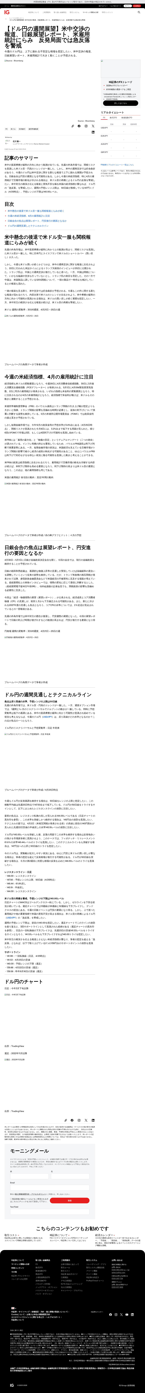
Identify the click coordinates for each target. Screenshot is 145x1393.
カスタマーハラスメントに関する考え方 (27, 1317)
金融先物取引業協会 (38, 1368)
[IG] (7, 12)
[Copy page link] (72, 126)
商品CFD (39, 1274)
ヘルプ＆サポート (53, 1317)
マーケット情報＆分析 (90, 12)
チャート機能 (91, 1274)
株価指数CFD (126, 117)
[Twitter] (93, 126)
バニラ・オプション (44, 1294)
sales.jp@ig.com (118, 1272)
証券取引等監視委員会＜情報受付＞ (92, 1368)
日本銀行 (22, 129)
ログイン (128, 6)
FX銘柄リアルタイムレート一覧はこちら (117, 165)
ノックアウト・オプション (46, 1287)
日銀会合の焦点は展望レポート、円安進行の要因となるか (37, 220)
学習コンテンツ (107, 12)
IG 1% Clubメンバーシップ (71, 1284)
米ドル (13, 129)
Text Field (14, 1207)
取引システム (74, 12)
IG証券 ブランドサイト (20, 1276)
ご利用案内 (46, 12)
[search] (138, 12)
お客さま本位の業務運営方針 (38, 1314)
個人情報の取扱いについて (57, 1312)
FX (6, 129)
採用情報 (131, 1385)
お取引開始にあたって (70, 1264)
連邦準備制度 (33, 129)
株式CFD (113, 117)
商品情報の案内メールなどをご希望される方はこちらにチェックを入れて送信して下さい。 (29, 1200)
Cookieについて (18, 1314)
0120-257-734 (117, 1278)
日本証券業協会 (23, 1368)
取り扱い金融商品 (60, 12)
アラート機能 (91, 1271)
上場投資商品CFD (43, 1277)
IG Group (123, 1385)
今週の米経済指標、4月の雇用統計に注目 (29, 215)
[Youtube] (127, 1314)
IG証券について (33, 12)
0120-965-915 (117, 1270)
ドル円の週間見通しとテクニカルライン (28, 225)
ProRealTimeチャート (95, 1280)
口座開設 (137, 6)
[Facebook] (79, 126)
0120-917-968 (117, 1287)
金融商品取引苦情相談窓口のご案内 (62, 1368)
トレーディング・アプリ (96, 1264)
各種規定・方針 (37, 1312)
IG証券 (14, 1312)
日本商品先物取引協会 (117, 1368)
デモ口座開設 (66, 1280)
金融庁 (13, 1368)
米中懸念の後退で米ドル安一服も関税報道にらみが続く (36, 210)
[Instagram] (86, 126)
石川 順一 (17, 141)
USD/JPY (47, 716)
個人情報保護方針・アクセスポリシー (30, 1194)
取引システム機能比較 (95, 1267)
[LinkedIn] (93, 132)
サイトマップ (24, 1312)
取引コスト (65, 1271)
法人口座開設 (66, 1287)
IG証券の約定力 (92, 1277)
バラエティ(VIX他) (43, 1284)
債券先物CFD (41, 1280)
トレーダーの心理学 (19, 1279)
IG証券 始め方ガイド (69, 1274)
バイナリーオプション (45, 1290)
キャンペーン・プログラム (72, 1290)
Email (12, 1183)
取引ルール (65, 1267)
